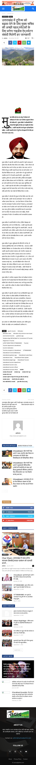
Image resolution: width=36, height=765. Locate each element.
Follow (30, 512)
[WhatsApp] (24, 43)
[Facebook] (10, 43)
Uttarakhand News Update (21, 357)
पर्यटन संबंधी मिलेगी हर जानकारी (9, 381)
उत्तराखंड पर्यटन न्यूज (26, 372)
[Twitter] (15, 43)
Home (3, 13)
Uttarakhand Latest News (25, 355)
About (10, 759)
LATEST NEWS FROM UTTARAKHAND (12, 343)
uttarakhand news (7, 357)
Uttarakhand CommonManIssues (11, 352)
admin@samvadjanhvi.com (22, 738)
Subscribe (30, 520)
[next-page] (6, 491)
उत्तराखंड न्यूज (10, 13)
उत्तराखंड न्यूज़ (17, 372)
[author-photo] (18, 430)
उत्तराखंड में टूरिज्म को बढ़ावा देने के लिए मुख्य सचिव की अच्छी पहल (15, 376)
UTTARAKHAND (27, 350)
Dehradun (20, 331)
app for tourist (12, 331)
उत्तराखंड (22, 369)
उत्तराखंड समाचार (6, 379)
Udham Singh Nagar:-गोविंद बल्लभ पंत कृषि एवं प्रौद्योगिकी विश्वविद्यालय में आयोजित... (23, 623)
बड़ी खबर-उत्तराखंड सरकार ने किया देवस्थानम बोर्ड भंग (26, 403)
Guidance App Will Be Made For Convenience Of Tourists (17, 338)
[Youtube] (26, 752)
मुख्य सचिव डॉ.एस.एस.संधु (22, 381)
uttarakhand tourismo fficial (10, 369)
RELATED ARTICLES (9, 446)
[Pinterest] (20, 43)
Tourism (26, 343)
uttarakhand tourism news (10, 364)
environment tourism (8, 336)
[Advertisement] (18, 86)
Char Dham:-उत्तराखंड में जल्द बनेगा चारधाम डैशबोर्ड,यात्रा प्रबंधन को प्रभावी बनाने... (17, 560)
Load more (17, 650)
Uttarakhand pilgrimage (9, 360)
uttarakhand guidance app (10, 355)
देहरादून (11, 16)
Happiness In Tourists (8, 340)
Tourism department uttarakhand (12, 345)
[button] (3, 8)
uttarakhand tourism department (11, 362)
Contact (25, 759)
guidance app (20, 336)
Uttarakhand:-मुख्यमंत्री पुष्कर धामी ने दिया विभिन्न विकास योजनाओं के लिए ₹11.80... (24, 577)
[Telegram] (29, 43)
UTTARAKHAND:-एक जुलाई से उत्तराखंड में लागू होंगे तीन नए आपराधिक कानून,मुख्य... (23, 597)
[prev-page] (3, 491)
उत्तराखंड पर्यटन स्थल (7, 374)
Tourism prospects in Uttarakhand (12, 350)
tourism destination (8, 348)
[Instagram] (15, 752)
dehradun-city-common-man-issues (22, 333)
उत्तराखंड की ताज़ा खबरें (7, 372)
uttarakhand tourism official (10, 367)
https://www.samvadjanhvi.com (18, 436)
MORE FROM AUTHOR (25, 446)
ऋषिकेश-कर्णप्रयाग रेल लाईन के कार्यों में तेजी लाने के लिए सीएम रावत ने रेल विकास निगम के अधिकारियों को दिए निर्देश (23, 684)
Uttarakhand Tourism (23, 360)
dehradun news (7, 333)
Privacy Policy (17, 759)
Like (31, 507)
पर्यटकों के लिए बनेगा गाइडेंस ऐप (18, 379)
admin (5, 38)
